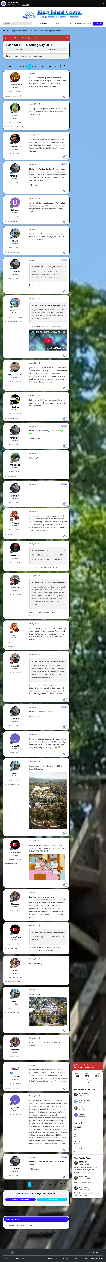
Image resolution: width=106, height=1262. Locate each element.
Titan (15, 970)
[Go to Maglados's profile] (15, 896)
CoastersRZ (15, 1077)
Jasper (15, 116)
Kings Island (37, 56)
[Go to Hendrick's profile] (15, 399)
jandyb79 (15, 746)
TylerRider (15, 555)
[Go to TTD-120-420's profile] (15, 457)
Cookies (16, 1258)
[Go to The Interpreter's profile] (76, 1101)
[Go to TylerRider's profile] (15, 547)
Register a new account (20, 1200)
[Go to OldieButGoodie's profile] (15, 139)
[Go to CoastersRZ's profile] (15, 1069)
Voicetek (15, 523)
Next (50, 66)
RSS (24, 1258)
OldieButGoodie (15, 146)
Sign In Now (52, 1200)
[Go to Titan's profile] (15, 963)
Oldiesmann (15, 310)
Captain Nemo (15, 852)
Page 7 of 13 (62, 66)
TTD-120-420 (15, 465)
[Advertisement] (87, 1214)
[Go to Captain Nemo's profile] (15, 845)
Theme (50, 1258)
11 (42, 66)
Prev (10, 66)
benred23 (15, 587)
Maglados (15, 904)
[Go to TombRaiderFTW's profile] (15, 77)
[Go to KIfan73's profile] (15, 233)
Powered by (93, 1258)
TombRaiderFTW (15, 85)
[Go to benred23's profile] (15, 580)
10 (39, 66)
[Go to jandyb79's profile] (15, 738)
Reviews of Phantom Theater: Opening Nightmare (25, 38)
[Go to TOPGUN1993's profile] (7, 56)
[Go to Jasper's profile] (15, 108)
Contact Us (7, 1258)
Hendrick (15, 407)
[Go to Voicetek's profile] (15, 515)
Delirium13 (15, 210)
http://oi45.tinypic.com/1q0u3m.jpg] (49, 559)
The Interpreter (84, 1100)
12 (46, 66)
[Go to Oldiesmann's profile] (15, 302)
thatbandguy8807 (15, 375)
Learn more (4, 4)
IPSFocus (57, 1258)
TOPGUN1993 (13, 56)
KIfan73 (15, 241)
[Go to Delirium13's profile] (15, 202)
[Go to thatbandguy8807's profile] (15, 367)
